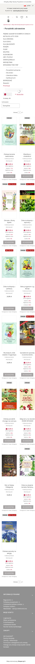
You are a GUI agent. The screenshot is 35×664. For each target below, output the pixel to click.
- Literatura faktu (11, 75)
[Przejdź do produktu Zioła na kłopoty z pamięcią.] (9, 267)
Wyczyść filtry (20, 94)
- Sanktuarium (10, 78)
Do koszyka (9, 176)
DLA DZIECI (7, 41)
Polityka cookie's (9, 606)
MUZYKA (6, 52)
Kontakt (6, 647)
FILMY (5, 49)
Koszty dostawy (8, 638)
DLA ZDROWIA (8, 39)
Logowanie (7, 618)
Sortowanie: (5, 102)
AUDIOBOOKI (8, 54)
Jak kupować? (8, 636)
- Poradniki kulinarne (12, 70)
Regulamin (7, 600)
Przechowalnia (8, 622)
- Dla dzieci (9, 73)
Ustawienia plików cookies (13, 604)
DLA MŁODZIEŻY (9, 44)
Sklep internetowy (15, 661)
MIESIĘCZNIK (7, 62)
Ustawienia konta (9, 624)
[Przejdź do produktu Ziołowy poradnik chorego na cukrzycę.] (9, 399)
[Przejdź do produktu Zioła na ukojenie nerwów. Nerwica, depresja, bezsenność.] (27, 465)
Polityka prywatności (11, 602)
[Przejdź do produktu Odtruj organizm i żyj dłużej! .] (27, 267)
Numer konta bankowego (12, 627)
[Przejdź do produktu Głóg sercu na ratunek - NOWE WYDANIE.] (27, 399)
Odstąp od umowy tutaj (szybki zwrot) (16, 645)
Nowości (6, 83)
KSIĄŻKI (6, 47)
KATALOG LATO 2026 (10, 36)
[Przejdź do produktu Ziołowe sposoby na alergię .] (9, 531)
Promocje (6, 86)
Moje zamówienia (9, 620)
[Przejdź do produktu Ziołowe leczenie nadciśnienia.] (9, 134)
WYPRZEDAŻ (7, 80)
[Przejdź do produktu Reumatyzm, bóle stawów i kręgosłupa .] (9, 333)
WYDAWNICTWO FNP (10, 65)
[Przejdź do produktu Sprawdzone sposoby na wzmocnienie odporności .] (27, 333)
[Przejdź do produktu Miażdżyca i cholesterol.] (27, 134)
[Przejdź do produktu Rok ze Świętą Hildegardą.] (9, 465)
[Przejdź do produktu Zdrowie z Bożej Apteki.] (9, 200)
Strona (15, 112)
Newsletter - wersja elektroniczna (15, 609)
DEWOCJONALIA (9, 60)
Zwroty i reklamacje (10, 640)
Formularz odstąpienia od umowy (15, 643)
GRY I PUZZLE (8, 57)
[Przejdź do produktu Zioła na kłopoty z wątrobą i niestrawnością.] (27, 200)
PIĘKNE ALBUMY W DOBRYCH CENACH (16, 34)
